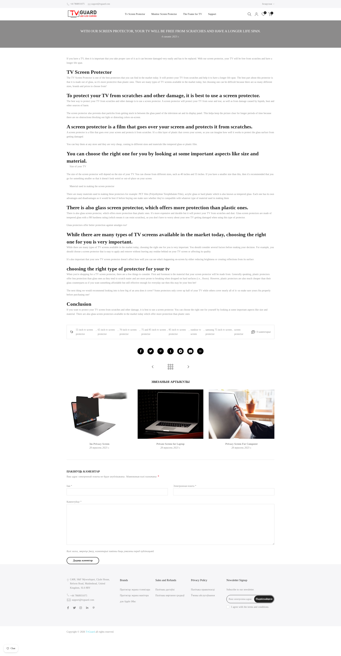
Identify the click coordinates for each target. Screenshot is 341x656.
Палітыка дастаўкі (165, 589)
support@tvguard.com (100, 4)
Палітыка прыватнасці (203, 589)
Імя (69, 486)
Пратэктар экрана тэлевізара (135, 589)
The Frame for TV (192, 14)
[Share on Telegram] (180, 351)
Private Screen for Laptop (170, 444)
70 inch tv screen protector (128, 331)
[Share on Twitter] (150, 351)
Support (212, 14)
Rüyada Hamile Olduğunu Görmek (243, 640)
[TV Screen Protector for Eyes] (188, 367)
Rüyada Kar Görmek (249, 648)
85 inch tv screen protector (177, 331)
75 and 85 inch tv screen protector (153, 331)
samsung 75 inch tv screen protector (218, 331)
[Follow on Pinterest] (93, 608)
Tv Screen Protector (135, 14)
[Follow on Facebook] (68, 608)
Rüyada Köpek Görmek (254, 644)
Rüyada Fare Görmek (231, 644)
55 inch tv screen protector (84, 331)
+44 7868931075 (77, 4)
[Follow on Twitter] (74, 608)
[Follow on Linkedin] (87, 608)
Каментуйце (74, 501)
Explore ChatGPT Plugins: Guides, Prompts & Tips (248, 631)
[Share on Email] (190, 351)
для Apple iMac (128, 601)
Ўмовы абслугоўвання (203, 595)
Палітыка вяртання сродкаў (170, 595)
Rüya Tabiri (215, 631)
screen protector (238, 331)
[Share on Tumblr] (170, 351)
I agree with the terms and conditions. (250, 607)
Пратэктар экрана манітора (134, 595)
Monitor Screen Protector (164, 14)
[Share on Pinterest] (160, 351)
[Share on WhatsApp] (200, 351)
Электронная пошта (184, 486)
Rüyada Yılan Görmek (223, 636)
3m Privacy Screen (99, 444)
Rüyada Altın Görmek (247, 636)
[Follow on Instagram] (80, 608)
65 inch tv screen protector (106, 331)
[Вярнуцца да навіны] (170, 367)
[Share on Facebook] (140, 351)
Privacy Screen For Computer (241, 444)
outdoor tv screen (196, 331)
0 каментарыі (264, 332)
